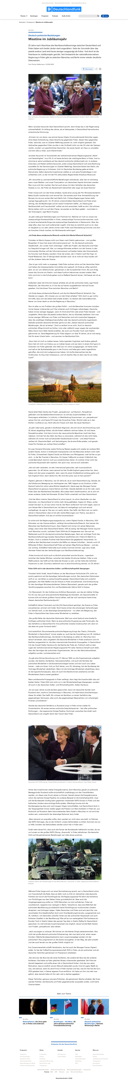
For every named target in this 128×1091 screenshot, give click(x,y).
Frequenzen (43, 1065)
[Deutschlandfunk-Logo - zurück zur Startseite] (64, 9)
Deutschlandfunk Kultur (62, 3)
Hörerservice (62, 1054)
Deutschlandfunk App (46, 1061)
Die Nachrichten (25, 1059)
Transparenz (96, 1061)
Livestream (43, 1054)
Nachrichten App (45, 1063)
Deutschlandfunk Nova (79, 3)
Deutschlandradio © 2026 (64, 1078)
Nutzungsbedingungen (74, 1069)
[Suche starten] (98, 16)
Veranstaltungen (80, 1059)
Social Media (62, 1056)
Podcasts (55, 16)
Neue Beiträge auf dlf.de (27, 1063)
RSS (76, 1063)
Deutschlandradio (47, 3)
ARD (51, 1072)
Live (106, 16)
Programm (45, 16)
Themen (23, 16)
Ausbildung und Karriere (100, 1059)
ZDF (56, 1072)
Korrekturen (96, 1063)
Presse (95, 1056)
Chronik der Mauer (77, 1072)
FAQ (76, 1054)
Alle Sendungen (25, 1056)
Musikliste (78, 1061)
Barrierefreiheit (97, 1065)
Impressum (87, 1069)
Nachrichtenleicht (25, 1061)
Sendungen (34, 16)
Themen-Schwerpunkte (27, 1065)
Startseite (22, 22)
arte (67, 1072)
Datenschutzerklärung (58, 1069)
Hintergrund (30, 22)
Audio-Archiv (66, 16)
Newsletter (78, 1056)
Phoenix (61, 1072)
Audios (42, 1056)
